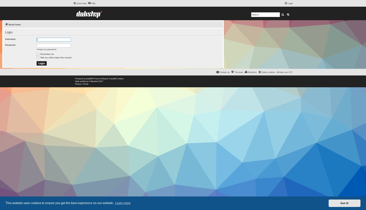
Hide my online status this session (56, 57)
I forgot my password (46, 49)
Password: (10, 45)
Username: (10, 39)
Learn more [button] (123, 203)
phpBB (89, 79)
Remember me (47, 54)
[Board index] (89, 13)
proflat (83, 81)
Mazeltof (94, 81)
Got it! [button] (344, 203)
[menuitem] (92, 3)
